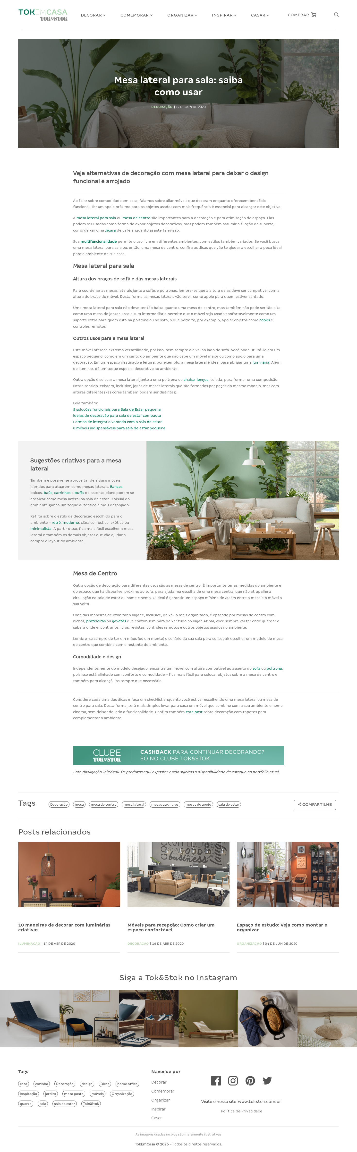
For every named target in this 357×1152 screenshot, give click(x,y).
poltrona (274, 668)
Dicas (105, 1084)
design (87, 1084)
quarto (26, 1104)
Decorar (91, 15)
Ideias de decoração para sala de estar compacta (117, 415)
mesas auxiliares (164, 804)
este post (194, 712)
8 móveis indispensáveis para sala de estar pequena (119, 428)
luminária (261, 362)
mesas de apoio (198, 804)
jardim (50, 1094)
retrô (56, 523)
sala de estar (228, 804)
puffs (79, 493)
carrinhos (62, 493)
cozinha (41, 1084)
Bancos (116, 487)
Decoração (59, 804)
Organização (122, 1094)
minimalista (40, 529)
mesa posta (74, 1094)
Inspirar (222, 15)
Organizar (180, 15)
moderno (71, 523)
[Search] (336, 15)
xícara (110, 230)
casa (23, 1084)
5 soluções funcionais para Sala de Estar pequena (117, 409)
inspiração (28, 1094)
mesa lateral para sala (96, 218)
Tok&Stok (91, 1104)
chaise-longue (196, 380)
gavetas (119, 621)
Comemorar (134, 15)
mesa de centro (136, 218)
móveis (98, 1094)
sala (43, 1104)
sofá (256, 668)
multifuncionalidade (99, 241)
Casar (258, 15)
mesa (79, 804)
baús (48, 493)
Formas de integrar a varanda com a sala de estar (117, 422)
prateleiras (96, 621)
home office (127, 1084)
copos (264, 320)
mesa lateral (134, 804)
